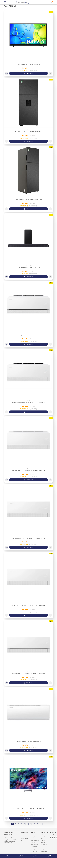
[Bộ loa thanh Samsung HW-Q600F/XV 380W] (50, 276)
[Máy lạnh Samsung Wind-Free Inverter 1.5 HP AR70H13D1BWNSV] (50, 615)
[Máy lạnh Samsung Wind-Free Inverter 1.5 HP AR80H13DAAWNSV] (50, 412)
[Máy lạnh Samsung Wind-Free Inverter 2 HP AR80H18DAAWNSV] (50, 344)
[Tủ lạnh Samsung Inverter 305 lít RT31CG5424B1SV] (50, 209)
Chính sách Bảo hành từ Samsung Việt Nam (34, 846)
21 (37, 823)
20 (34, 823)
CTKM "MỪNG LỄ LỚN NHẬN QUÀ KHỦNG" (44, 849)
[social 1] (50, 837)
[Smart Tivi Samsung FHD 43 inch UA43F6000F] (50, 73)
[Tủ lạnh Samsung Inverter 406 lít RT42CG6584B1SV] (50, 141)
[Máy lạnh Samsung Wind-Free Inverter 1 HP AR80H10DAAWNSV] (50, 480)
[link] (28, 35)
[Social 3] (54, 837)
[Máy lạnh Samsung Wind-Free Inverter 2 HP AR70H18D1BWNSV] (50, 547)
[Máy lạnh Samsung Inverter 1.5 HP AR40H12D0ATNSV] (50, 750)
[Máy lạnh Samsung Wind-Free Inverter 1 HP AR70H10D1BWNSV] (50, 683)
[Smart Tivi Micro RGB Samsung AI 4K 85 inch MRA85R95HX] (50, 818)
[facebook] (52, 837)
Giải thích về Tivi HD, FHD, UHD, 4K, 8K (24, 838)
